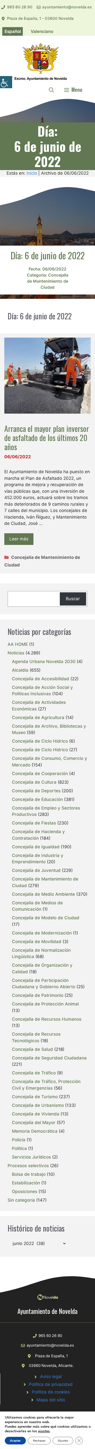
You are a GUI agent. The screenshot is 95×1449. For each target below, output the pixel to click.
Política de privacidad (51, 1384)
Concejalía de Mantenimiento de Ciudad (47, 281)
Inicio (32, 173)
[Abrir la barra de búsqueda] (51, 89)
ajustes (44, 1431)
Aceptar (15, 1441)
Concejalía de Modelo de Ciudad (45, 917)
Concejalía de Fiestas (34, 823)
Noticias (16, 652)
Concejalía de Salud (32, 1049)
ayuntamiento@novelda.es (67, 7)
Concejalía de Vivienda (35, 1113)
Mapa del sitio (50, 1399)
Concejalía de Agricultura (38, 717)
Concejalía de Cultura (34, 782)
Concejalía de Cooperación (40, 773)
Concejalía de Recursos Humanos (46, 1019)
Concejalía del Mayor (33, 1122)
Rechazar (39, 1441)
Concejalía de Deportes (36, 790)
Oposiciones (24, 1191)
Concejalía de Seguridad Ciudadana (49, 1057)
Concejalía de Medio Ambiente (43, 894)
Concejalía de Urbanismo (38, 1105)
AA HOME (18, 644)
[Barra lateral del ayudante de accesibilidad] (6, 82)
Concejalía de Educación (37, 799)
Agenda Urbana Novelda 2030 (43, 661)
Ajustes (63, 1441)
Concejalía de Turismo (35, 1096)
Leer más (18, 538)
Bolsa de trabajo (29, 1174)
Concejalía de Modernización (42, 933)
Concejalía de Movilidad (36, 941)
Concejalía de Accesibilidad (40, 678)
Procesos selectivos (28, 1165)
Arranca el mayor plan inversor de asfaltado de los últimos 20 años (46, 437)
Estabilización (26, 1182)
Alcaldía (20, 670)
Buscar (73, 598)
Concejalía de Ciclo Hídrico (40, 741)
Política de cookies (51, 1392)
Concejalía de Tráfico (34, 1072)
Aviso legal (51, 1376)
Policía (18, 1139)
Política (19, 1148)
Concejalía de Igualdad (36, 846)
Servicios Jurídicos (31, 1157)
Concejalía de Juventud (36, 870)
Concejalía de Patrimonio (37, 995)
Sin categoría (21, 1200)
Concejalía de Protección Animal (45, 1003)
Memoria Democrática (35, 1131)
